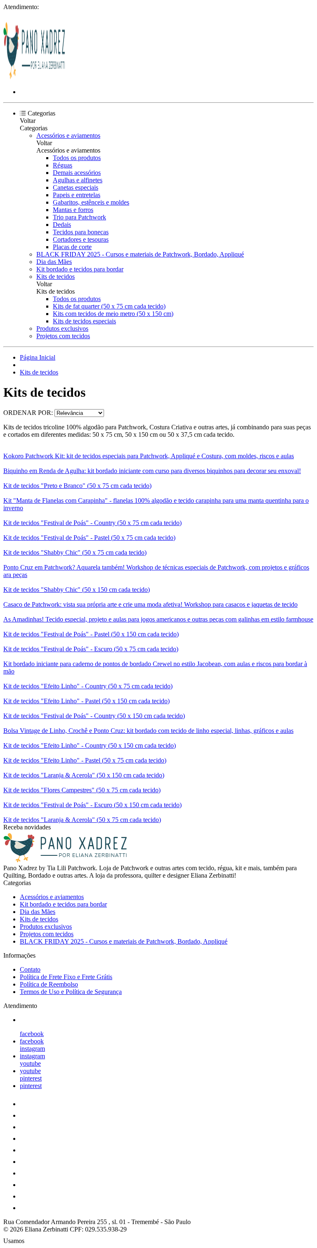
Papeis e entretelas (76, 194)
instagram (32, 1048)
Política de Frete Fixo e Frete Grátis (66, 976)
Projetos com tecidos (63, 335)
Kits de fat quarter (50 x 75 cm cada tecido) (109, 306)
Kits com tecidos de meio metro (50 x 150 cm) (113, 313)
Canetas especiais (75, 187)
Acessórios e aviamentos (68, 135)
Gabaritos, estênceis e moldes (91, 202)
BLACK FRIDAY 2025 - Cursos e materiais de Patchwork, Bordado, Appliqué (140, 254)
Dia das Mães (54, 261)
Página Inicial (37, 357)
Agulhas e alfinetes (77, 180)
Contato (30, 969)
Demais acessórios (77, 172)
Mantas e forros (73, 209)
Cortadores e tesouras (81, 239)
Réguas (62, 165)
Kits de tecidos (55, 276)
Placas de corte (72, 246)
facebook (32, 1033)
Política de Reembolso (49, 984)
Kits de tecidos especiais (84, 321)
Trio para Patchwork (79, 217)
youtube (30, 1063)
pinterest (31, 1078)
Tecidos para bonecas (81, 231)
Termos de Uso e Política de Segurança (71, 991)
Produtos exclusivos (62, 328)
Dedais (62, 224)
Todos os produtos (77, 157)
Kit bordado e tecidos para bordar (79, 269)
